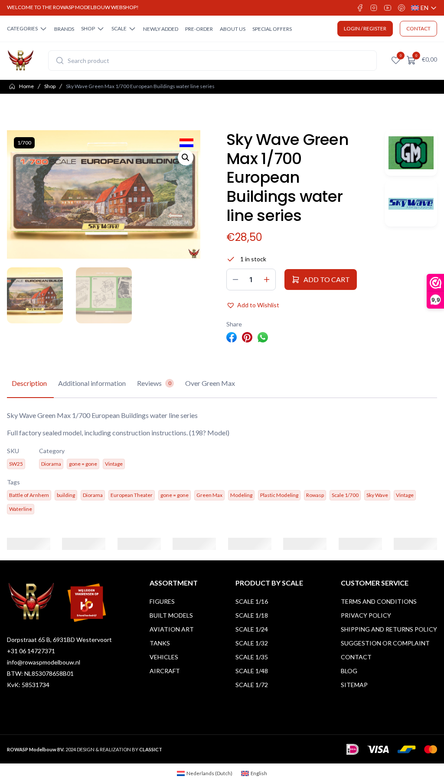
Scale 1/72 (251, 684)
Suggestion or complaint (385, 643)
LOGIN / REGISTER (365, 28)
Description (29, 383)
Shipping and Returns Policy (389, 629)
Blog (349, 670)
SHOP (88, 28)
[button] (185, 157)
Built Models (171, 615)
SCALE (119, 28)
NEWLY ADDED (160, 29)
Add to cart (327, 279)
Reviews (154, 383)
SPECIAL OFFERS (272, 29)
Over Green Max (210, 383)
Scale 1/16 (251, 601)
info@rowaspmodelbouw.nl (43, 662)
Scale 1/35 (251, 657)
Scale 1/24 (251, 629)
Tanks (160, 643)
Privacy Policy (366, 615)
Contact (356, 657)
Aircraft (165, 670)
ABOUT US (232, 29)
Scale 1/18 (251, 615)
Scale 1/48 (251, 670)
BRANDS (64, 29)
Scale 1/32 (251, 643)
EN (424, 8)
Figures (162, 601)
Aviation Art (172, 629)
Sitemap (354, 684)
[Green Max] (411, 153)
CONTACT (418, 28)
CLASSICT (150, 749)
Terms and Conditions (379, 601)
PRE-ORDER (199, 29)
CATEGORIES (22, 28)
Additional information (92, 383)
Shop (50, 86)
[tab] (29, 383)
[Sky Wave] (411, 204)
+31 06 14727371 (31, 651)
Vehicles (164, 657)
